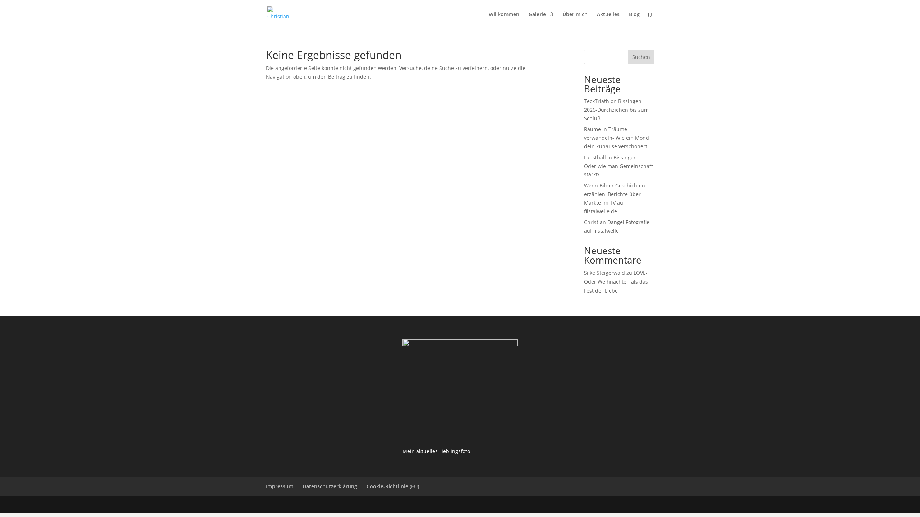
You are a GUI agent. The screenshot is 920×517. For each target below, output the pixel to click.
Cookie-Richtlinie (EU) (393, 486)
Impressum (279, 486)
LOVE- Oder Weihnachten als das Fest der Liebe (616, 281)
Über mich (575, 15)
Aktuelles (608, 15)
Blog (634, 15)
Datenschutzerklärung (330, 486)
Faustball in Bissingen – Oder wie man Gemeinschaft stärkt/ (618, 166)
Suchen (641, 56)
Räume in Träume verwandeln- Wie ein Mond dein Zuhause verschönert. (616, 138)
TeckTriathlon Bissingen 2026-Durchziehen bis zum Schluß (616, 110)
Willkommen (504, 15)
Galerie (537, 15)
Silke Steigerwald (604, 272)
